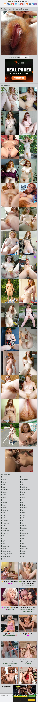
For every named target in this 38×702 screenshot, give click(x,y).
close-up (5, 520)
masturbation (25, 489)
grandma (5, 546)
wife (22, 556)
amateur (5, 477)
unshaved (24, 541)
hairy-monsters (7, 554)
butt (3, 513)
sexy (23, 523)
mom (23, 497)
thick (23, 536)
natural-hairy (25, 500)
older (23, 505)
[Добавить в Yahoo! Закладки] (35, 4)
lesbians (24, 487)
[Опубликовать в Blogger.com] (5, 4)
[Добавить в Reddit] (24, 4)
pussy (23, 513)
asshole (5, 489)
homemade (6, 556)
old (22, 502)
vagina (23, 546)
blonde (4, 507)
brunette (5, 510)
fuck (3, 538)
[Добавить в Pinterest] (21, 4)
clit (3, 518)
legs (22, 484)
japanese (24, 479)
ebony (4, 528)
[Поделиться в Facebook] (8, 4)
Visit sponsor (24, 57)
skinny (23, 525)
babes (4, 492)
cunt (4, 525)
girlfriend (5, 541)
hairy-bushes (6, 551)
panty (23, 510)
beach (4, 497)
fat (3, 536)
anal (4, 479)
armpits (5, 482)
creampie (5, 523)
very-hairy (24, 548)
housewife (24, 477)
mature (23, 492)
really (23, 515)
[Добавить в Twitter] (33, 4)
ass (3, 487)
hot (3, 559)
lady (22, 482)
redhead (24, 518)
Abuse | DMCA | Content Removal (11, 695)
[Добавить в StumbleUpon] (27, 4)
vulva (23, 554)
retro (22, 520)
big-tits (4, 502)
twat (22, 538)
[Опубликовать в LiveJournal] (19, 4)
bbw (4, 495)
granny (4, 548)
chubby (5, 515)
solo (22, 530)
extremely (5, 533)
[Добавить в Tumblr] (30, 4)
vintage (23, 551)
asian (4, 484)
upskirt (23, 543)
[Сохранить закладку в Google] (10, 4)
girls (4, 543)
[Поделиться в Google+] (13, 4)
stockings (24, 533)
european (5, 530)
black (4, 505)
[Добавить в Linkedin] (16, 4)
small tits (24, 528)
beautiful (5, 500)
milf (22, 495)
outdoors (24, 507)
